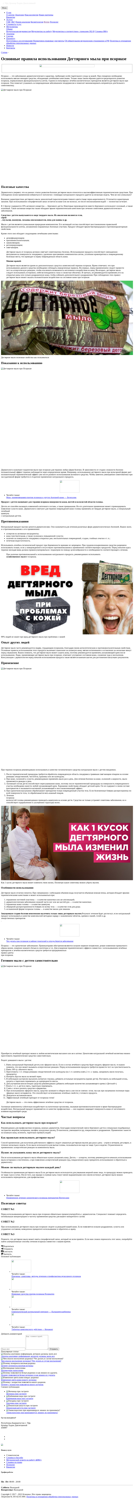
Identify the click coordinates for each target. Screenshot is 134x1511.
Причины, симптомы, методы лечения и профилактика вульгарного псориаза (46, 1276)
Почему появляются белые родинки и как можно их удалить (28, 1375)
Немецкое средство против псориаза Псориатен (33, 1294)
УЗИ (8, 22)
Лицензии (19, 15)
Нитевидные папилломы (12, 1370)
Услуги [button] (9, 19)
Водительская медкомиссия (18, 31)
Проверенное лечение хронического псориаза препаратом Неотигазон (37, 1198)
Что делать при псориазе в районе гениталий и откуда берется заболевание (39, 941)
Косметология (37, 22)
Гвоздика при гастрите (16, 1403)
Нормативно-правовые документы (48, 41)
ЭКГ (13, 22)
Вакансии (10, 17)
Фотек (46, 22)
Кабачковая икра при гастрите (19, 1398)
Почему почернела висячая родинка (17, 1366)
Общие (9, 29)
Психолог (54, 22)
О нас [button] (8, 12)
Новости (10, 45)
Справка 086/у (101, 31)
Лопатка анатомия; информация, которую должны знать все (28, 1356)
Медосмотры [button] (12, 27)
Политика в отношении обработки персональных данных (52, 1497)
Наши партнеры (46, 15)
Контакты (10, 48)
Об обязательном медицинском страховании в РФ (87, 41)
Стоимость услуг (13, 24)
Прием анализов (22, 22)
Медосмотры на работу (41, 31)
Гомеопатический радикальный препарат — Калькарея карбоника (41, 1312)
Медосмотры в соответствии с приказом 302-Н (73, 31)
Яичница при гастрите (16, 1394)
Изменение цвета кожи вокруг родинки (19, 1380)
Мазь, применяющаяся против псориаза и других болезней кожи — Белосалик (41, 497)
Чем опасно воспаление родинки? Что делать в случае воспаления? (31, 1361)
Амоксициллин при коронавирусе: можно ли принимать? (32, 1412)
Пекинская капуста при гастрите (21, 1408)
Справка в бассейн (14, 1457)
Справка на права (14, 1462)
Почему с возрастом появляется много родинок (22, 1384)
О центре (10, 15)
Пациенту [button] (10, 38)
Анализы (10, 34)
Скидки (9, 36)
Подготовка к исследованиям (19, 41)
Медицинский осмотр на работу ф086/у (24, 1460)
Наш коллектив (31, 15)
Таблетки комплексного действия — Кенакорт (32, 1329)
